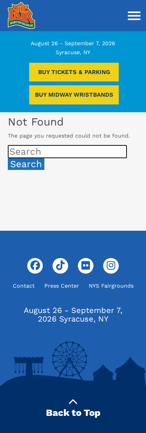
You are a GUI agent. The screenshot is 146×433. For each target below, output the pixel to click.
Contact (24, 286)
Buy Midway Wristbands (74, 94)
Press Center (61, 286)
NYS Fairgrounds (111, 286)
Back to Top (73, 412)
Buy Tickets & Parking (74, 72)
